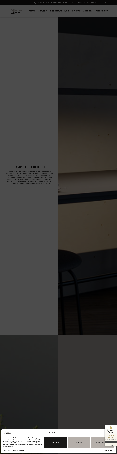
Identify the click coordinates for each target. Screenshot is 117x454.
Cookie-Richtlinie (7, 450)
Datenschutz (15, 450)
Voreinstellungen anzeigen (103, 442)
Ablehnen (79, 442)
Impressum (21, 450)
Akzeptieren (55, 442)
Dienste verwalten (108, 450)
